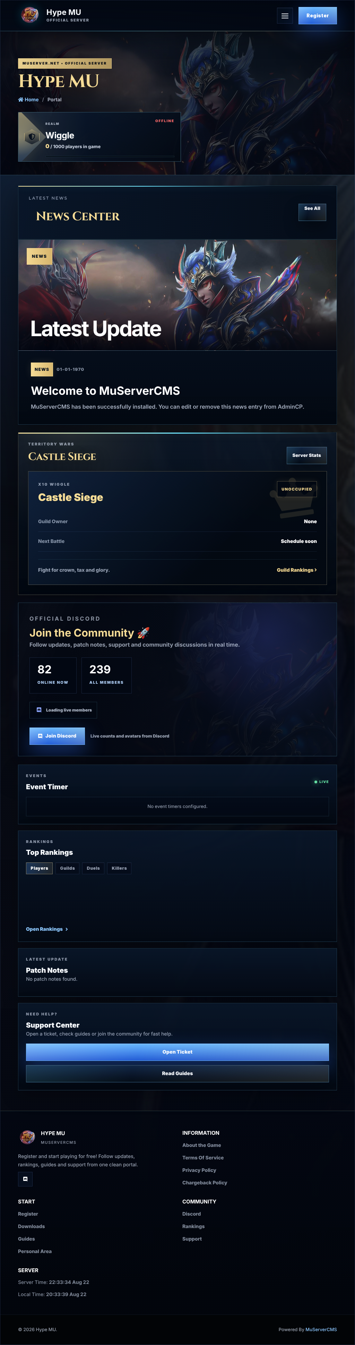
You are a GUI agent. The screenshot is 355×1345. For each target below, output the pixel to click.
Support (192, 1239)
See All (312, 208)
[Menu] (285, 16)
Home (31, 100)
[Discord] (25, 1179)
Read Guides (177, 1073)
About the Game (201, 1145)
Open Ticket (177, 1052)
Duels (93, 868)
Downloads (31, 1226)
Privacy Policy (199, 1170)
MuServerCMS (321, 1330)
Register (317, 15)
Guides (26, 1239)
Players (39, 868)
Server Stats (307, 455)
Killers (119, 868)
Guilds (67, 868)
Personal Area (35, 1251)
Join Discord (60, 736)
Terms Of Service (203, 1158)
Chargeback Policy (204, 1183)
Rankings (193, 1226)
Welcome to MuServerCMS (105, 391)
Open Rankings (44, 929)
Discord (191, 1214)
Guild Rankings (295, 570)
